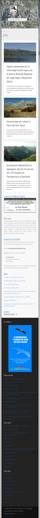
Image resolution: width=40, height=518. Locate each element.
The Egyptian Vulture (10, 459)
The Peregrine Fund (9, 463)
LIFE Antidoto (7, 438)
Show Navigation (31, 17)
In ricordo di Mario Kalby (11, 284)
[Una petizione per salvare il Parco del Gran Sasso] (20, 108)
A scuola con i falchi (9, 474)
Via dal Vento (7, 495)
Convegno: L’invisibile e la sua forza (14, 277)
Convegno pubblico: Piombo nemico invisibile (17, 297)
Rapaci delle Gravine (10, 452)
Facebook (19, 24)
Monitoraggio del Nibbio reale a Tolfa (14, 281)
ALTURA (24, 8)
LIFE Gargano (7, 442)
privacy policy (8, 516)
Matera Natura (8, 477)
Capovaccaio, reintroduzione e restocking (16, 426)
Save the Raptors (9, 456)
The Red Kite (7, 466)
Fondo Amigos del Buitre (11, 429)
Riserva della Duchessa (10, 485)
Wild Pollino (7, 499)
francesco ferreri (20, 513)
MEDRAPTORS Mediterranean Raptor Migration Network (20, 449)
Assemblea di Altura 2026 (11, 288)
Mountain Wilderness (10, 481)
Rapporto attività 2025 (10, 300)
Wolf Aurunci (7, 502)
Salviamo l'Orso (8, 488)
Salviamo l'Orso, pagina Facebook (13, 492)
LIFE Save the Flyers (9, 445)
